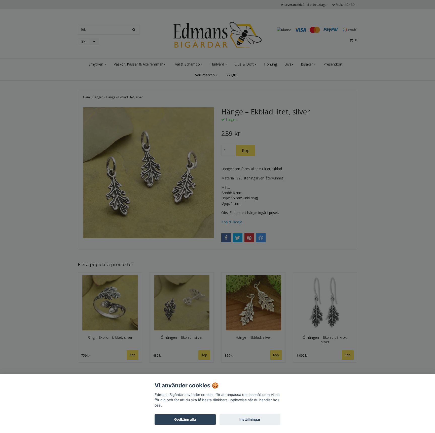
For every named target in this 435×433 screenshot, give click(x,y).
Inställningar (250, 419)
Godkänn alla (185, 419)
